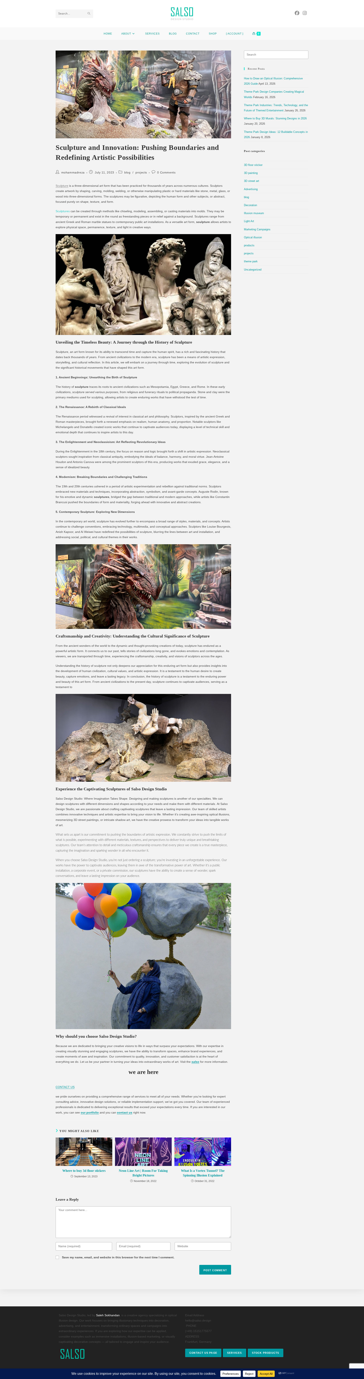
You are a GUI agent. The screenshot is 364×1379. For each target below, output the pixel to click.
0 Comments (166, 172)
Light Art (249, 221)
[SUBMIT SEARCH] (89, 13)
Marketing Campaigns (257, 229)
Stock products (265, 1352)
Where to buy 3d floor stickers (84, 1170)
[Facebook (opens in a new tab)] (297, 13)
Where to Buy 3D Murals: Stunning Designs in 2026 (275, 118)
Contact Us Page (203, 1352)
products (249, 245)
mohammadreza (73, 172)
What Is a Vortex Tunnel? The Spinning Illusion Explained (203, 1173)
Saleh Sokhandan (108, 1315)
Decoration (250, 205)
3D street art (251, 181)
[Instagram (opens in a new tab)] (304, 13)
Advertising (251, 189)
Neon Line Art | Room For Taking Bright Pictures (143, 1173)
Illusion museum (254, 213)
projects (141, 172)
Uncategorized (252, 269)
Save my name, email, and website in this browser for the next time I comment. (118, 1257)
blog (127, 172)
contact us (124, 1112)
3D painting (251, 173)
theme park (251, 261)
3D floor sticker (253, 165)
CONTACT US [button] (65, 1087)
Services (234, 1352)
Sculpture (62, 185)
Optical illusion (253, 237)
